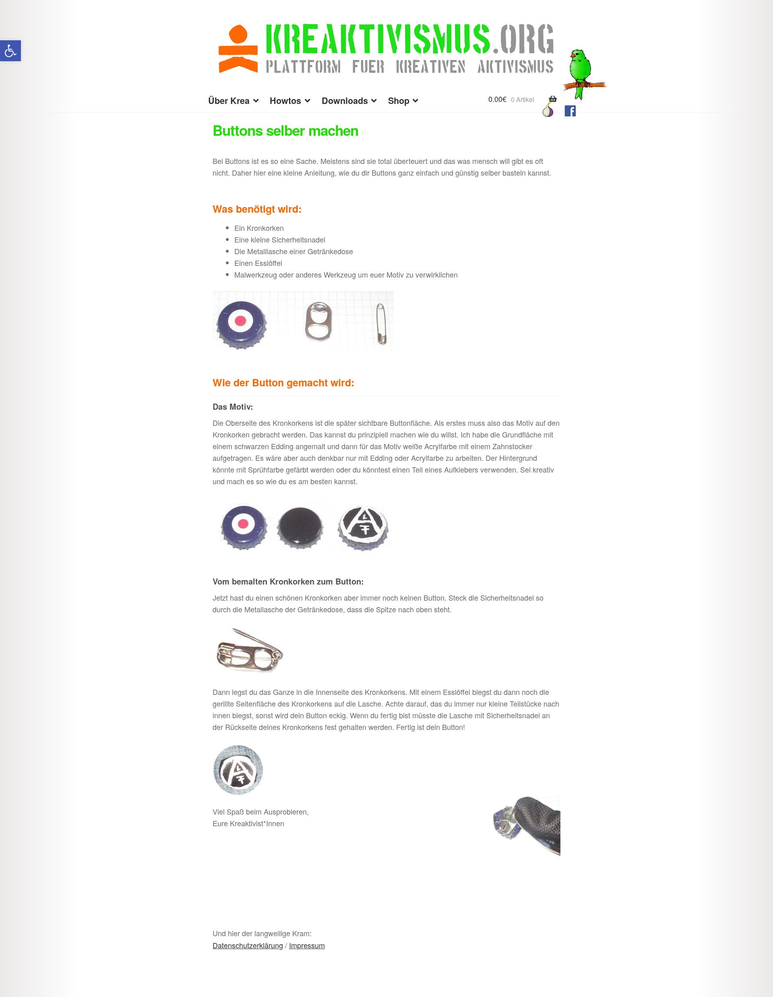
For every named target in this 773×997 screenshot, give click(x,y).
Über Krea (229, 100)
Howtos (285, 100)
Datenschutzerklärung (248, 945)
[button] (10, 50)
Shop (398, 100)
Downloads (345, 100)
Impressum (307, 945)
